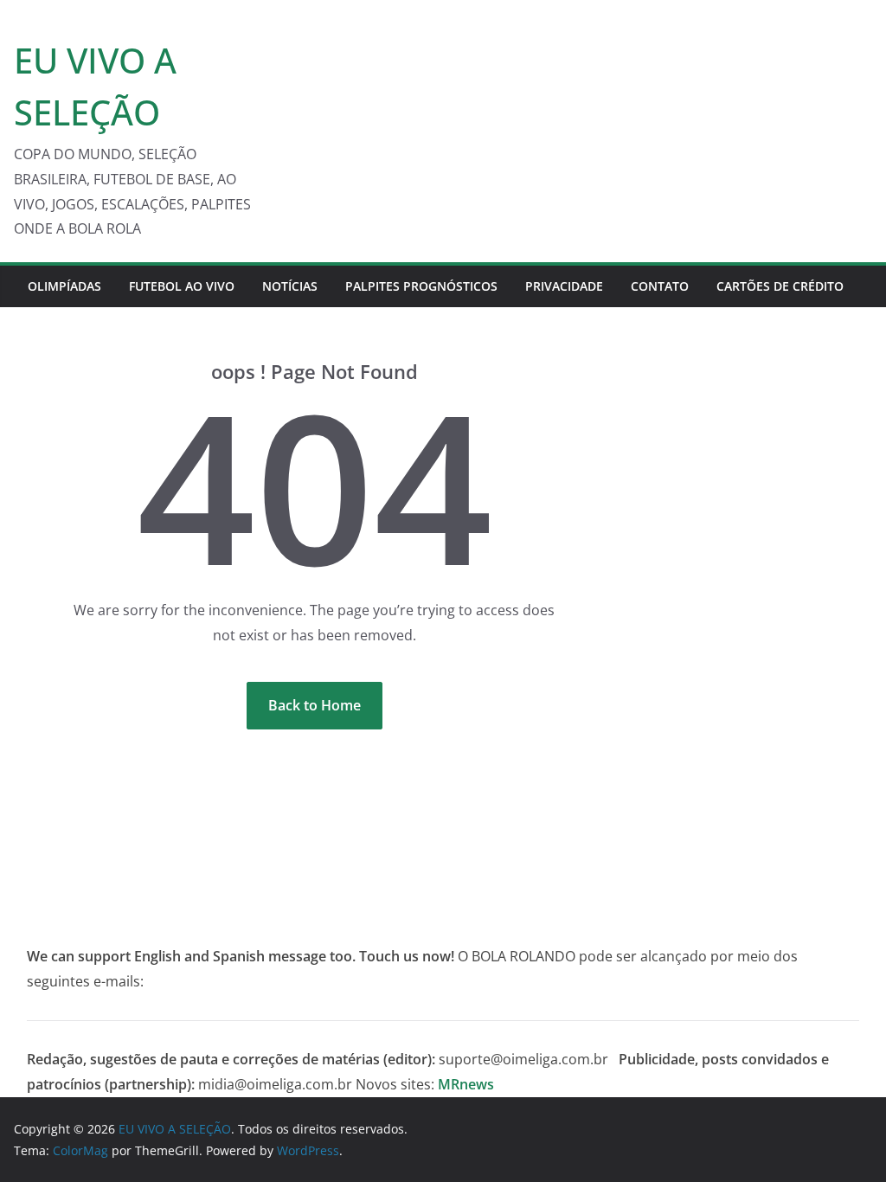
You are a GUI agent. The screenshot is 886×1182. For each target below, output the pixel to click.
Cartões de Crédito (780, 286)
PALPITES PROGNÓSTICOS (421, 286)
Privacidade (564, 286)
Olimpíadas (64, 286)
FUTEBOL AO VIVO (181, 286)
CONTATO (660, 286)
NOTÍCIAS (290, 286)
